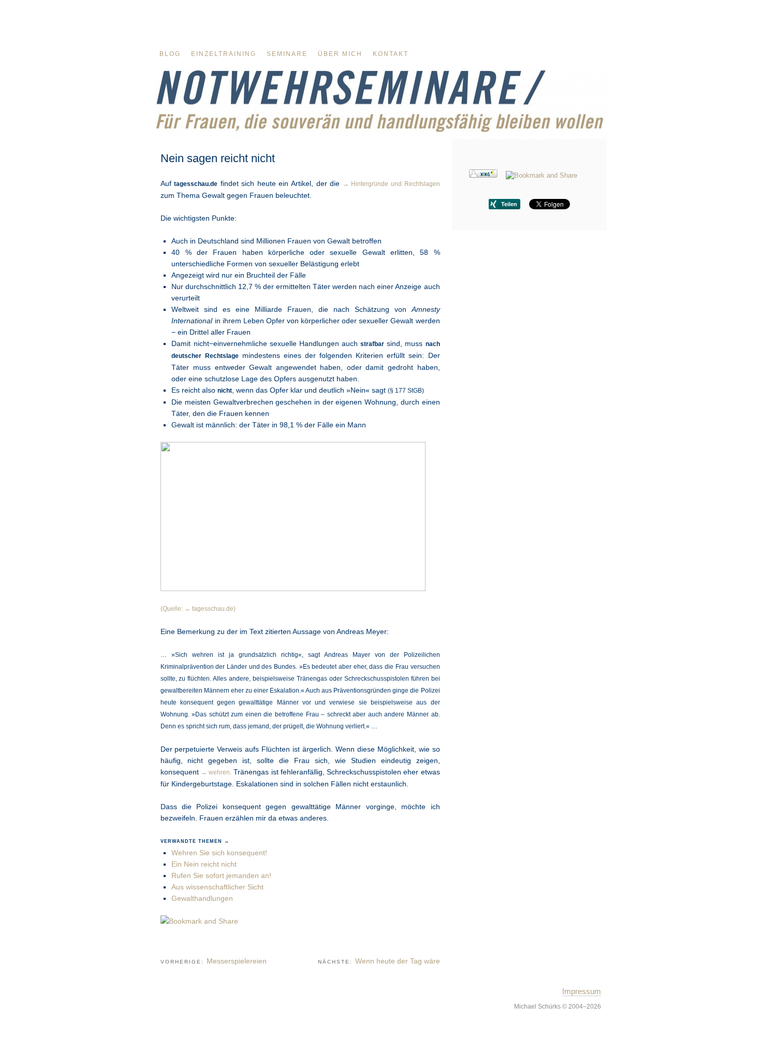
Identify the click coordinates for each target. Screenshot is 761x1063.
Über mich (340, 54)
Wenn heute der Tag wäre (397, 961)
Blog (170, 54)
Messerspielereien (237, 961)
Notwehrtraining (381, 104)
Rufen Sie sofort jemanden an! (221, 875)
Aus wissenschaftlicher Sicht (217, 887)
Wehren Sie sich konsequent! (219, 853)
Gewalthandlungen (202, 898)
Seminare (287, 54)
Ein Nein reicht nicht (204, 864)
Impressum (581, 991)
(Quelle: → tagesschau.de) (198, 608)
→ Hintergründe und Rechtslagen (391, 183)
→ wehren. (216, 772)
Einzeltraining (223, 54)
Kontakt (390, 54)
